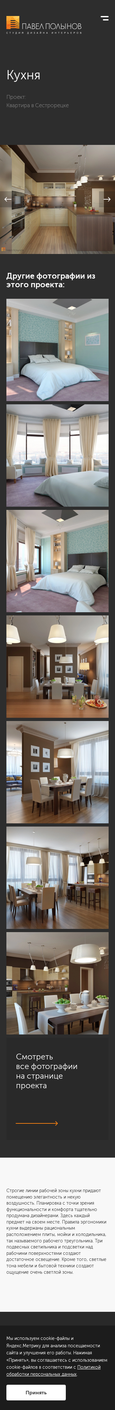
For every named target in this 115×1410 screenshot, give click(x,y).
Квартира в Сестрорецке (37, 105)
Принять (36, 1393)
